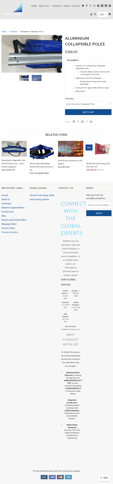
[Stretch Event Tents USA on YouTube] (94, 6)
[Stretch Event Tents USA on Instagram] (106, 6)
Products (58, 6)
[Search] (95, 15)
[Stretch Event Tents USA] (12, 8)
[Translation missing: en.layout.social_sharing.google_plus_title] (86, 121)
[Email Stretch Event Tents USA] (110, 6)
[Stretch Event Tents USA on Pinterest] (98, 6)
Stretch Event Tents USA (50, 471)
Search (4, 195)
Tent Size (69, 99)
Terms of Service (9, 232)
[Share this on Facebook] (77, 121)
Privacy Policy (8, 228)
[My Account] (91, 15)
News (67, 6)
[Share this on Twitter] (73, 121)
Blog (3, 216)
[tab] (72, 60)
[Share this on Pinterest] (82, 121)
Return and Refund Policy (13, 220)
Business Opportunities (12, 207)
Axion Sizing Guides (39, 199)
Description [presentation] (72, 60)
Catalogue (6, 203)
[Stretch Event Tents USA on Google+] (90, 6)
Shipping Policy (9, 224)
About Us (45, 5)
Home (34, 6)
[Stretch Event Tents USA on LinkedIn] (102, 6)
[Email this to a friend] (90, 121)
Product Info (7, 212)
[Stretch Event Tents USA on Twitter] (83, 6)
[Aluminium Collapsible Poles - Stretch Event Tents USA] (31, 54)
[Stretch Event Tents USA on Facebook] (87, 6)
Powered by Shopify (71, 471)
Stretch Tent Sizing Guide (42, 195)
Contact (75, 6)
